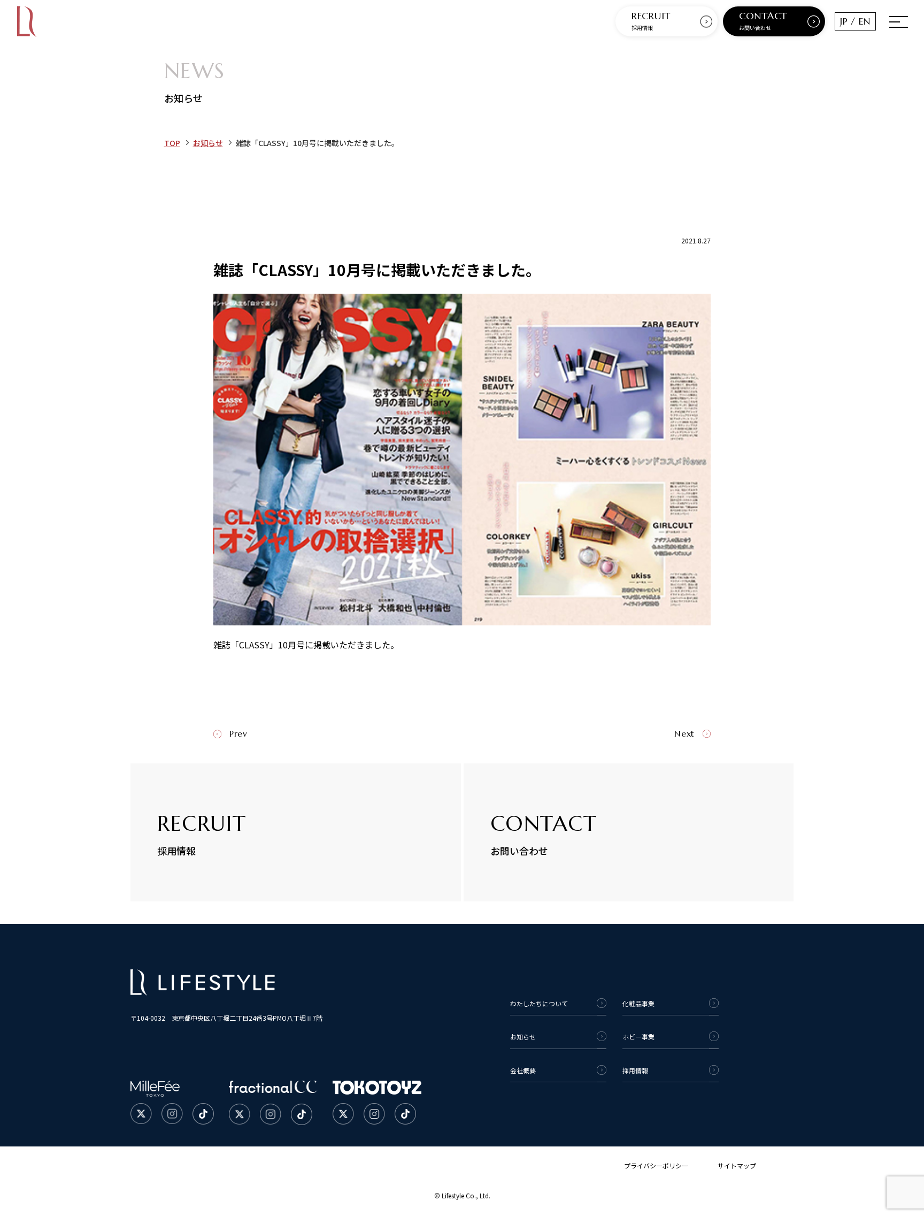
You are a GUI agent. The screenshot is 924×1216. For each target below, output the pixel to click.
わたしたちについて (539, 1003)
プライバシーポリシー (656, 1165)
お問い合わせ (763, 21)
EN (865, 21)
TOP (172, 142)
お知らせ (208, 142)
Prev (238, 733)
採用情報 (651, 21)
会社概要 (523, 1070)
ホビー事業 (638, 1036)
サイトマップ (737, 1165)
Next (684, 733)
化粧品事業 (638, 1003)
